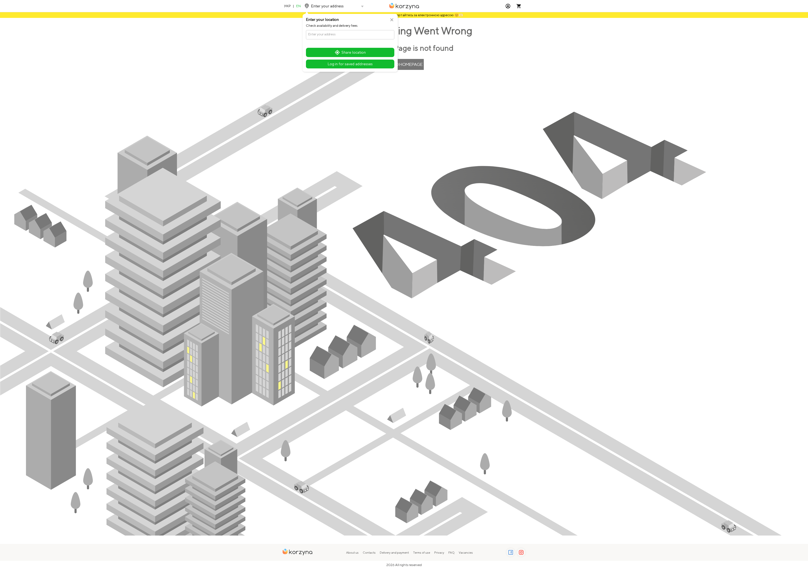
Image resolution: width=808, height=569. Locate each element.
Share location (354, 52)
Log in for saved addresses (350, 64)
